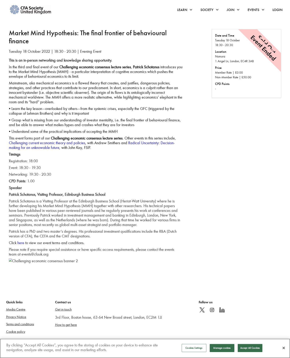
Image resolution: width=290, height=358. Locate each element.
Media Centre (15, 309)
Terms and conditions (20, 324)
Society (206, 10)
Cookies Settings (193, 348)
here (20, 242)
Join (230, 10)
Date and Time (224, 35)
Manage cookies (222, 348)
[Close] (283, 348)
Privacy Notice (16, 317)
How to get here (66, 325)
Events (253, 10)
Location (220, 52)
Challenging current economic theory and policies (47, 142)
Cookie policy (15, 332)
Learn (182, 10)
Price (218, 68)
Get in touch (63, 309)
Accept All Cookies (250, 348)
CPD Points (222, 84)
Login (277, 10)
